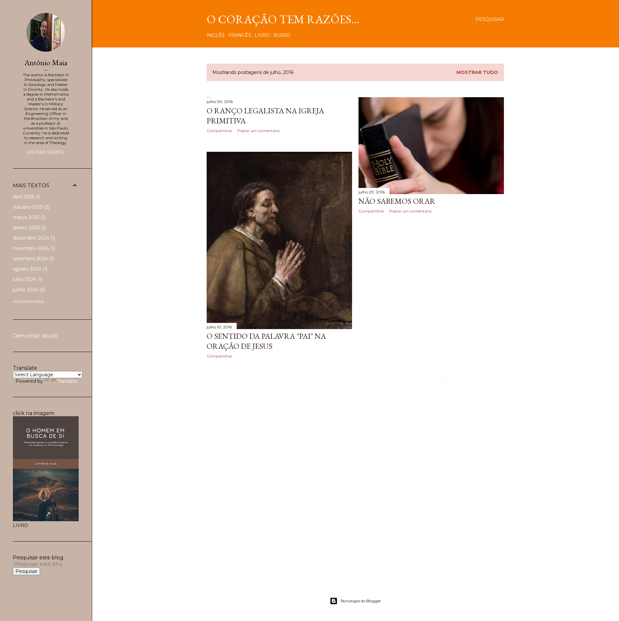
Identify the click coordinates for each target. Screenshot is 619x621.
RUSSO (281, 35)
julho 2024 (27, 279)
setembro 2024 (33, 259)
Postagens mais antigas (471, 382)
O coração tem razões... (283, 19)
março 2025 (28, 217)
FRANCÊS (239, 35)
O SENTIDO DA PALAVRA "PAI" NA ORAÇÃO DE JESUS (266, 341)
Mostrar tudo (477, 72)
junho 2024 (28, 290)
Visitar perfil (46, 152)
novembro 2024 (33, 248)
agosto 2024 (29, 269)
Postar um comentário (258, 130)
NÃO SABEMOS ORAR (397, 201)
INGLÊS (216, 35)
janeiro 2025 (28, 228)
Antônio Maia (46, 62)
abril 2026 (26, 197)
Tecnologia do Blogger (360, 600)
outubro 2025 (30, 207)
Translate (67, 381)
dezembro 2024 (33, 238)
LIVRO (262, 35)
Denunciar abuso (35, 336)
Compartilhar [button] (219, 130)
